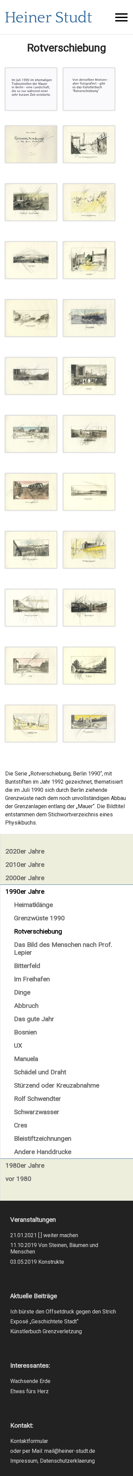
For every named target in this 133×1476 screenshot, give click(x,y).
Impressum (24, 1461)
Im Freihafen (32, 979)
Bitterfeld (27, 966)
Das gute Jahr (34, 1019)
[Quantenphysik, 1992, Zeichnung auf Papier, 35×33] (89, 624)
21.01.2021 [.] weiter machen (44, 1235)
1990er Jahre (24, 891)
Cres (20, 1125)
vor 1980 (18, 1179)
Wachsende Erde (30, 1381)
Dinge (22, 992)
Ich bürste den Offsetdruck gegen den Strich (63, 1311)
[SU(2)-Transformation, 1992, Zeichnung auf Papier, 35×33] (31, 566)
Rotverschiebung (38, 931)
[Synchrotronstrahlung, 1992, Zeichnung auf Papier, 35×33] (89, 450)
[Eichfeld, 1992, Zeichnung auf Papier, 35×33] (89, 682)
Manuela (26, 1059)
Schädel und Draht (40, 1072)
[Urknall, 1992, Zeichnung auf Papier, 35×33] (89, 392)
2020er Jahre (24, 851)
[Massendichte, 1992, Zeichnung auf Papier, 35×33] (31, 450)
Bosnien (25, 1032)
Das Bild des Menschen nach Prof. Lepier (63, 948)
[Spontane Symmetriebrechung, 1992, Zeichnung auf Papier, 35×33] (89, 219)
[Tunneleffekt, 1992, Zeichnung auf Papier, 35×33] (89, 277)
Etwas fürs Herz (29, 1391)
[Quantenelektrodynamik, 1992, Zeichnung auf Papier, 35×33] (31, 624)
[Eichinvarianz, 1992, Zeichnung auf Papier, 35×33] (89, 335)
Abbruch (26, 1006)
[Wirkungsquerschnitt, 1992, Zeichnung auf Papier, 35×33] (31, 508)
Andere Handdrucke (42, 1152)
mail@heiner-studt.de (69, 1451)
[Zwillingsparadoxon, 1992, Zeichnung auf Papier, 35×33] (89, 740)
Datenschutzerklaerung (67, 1461)
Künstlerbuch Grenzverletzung (46, 1331)
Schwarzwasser (36, 1112)
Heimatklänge (33, 905)
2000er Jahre (24, 878)
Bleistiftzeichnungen (42, 1138)
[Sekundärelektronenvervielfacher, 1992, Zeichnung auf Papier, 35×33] (89, 161)
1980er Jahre (24, 1165)
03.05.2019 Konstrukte (37, 1262)
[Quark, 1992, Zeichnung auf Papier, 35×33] (31, 682)
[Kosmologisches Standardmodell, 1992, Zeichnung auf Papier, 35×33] (31, 219)
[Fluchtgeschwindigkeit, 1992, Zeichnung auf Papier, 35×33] (89, 566)
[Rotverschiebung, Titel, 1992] (31, 161)
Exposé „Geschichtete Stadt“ (44, 1321)
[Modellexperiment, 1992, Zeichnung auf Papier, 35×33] (31, 740)
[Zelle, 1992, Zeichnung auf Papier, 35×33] (31, 392)
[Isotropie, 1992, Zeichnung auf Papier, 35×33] (31, 277)
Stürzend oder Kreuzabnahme (56, 1085)
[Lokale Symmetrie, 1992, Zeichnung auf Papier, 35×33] (31, 335)
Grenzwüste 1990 (39, 918)
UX (18, 1045)
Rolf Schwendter (37, 1099)
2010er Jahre (24, 864)
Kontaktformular (29, 1441)
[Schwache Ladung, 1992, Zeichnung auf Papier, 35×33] (89, 508)
